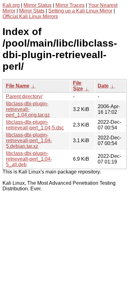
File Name (17, 85)
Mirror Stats (31, 10)
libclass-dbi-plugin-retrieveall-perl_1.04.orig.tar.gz (28, 109)
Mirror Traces (70, 5)
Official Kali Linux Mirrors (30, 16)
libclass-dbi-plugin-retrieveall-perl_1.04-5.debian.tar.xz (29, 140)
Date (103, 85)
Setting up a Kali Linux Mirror (80, 10)
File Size (78, 85)
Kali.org (11, 5)
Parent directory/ (24, 96)
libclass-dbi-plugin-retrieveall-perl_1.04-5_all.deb (29, 159)
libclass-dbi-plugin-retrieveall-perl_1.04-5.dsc (35, 124)
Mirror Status (37, 5)
